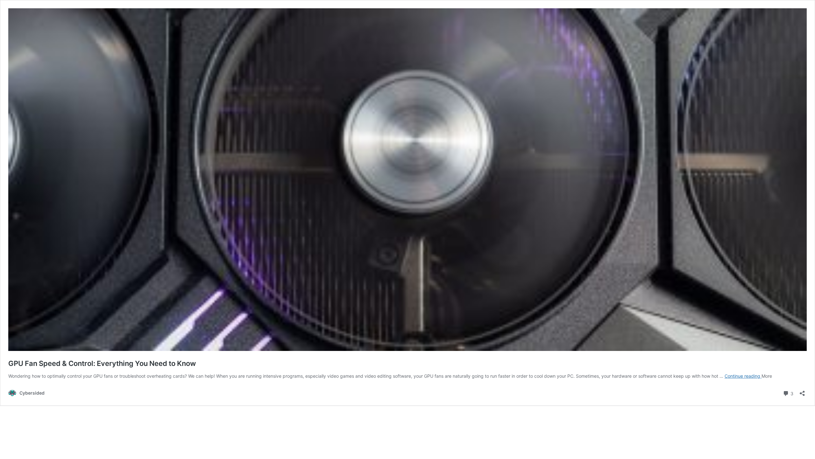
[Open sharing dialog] (802, 391)
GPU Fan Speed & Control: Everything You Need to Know (102, 363)
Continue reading (743, 376)
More (767, 376)
